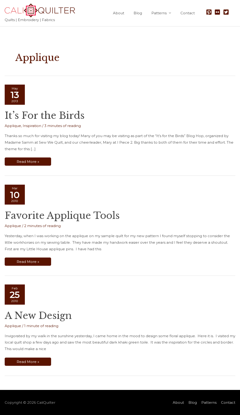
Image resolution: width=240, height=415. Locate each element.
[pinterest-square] (210, 12)
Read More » (27, 162)
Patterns (159, 13)
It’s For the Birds (45, 115)
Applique (13, 125)
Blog (138, 13)
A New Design (38, 316)
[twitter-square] (227, 12)
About (118, 13)
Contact (187, 13)
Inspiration (32, 125)
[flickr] (218, 12)
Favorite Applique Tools (62, 215)
